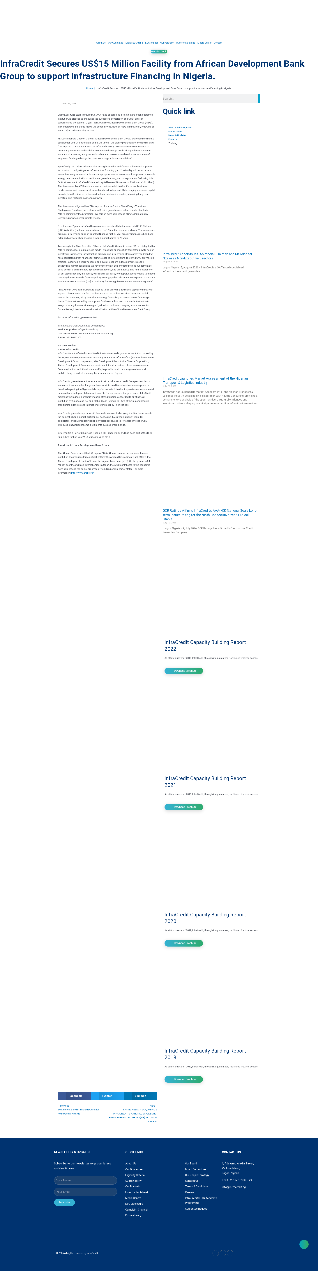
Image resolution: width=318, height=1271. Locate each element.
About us (101, 42)
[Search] (259, 98)
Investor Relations (185, 42)
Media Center (204, 42)
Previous (64, 1105)
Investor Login (159, 51)
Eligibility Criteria (134, 42)
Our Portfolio (167, 42)
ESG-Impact (151, 42)
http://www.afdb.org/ (82, 472)
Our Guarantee (115, 42)
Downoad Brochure (185, 670)
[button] (74, 1096)
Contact (218, 42)
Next (152, 1105)
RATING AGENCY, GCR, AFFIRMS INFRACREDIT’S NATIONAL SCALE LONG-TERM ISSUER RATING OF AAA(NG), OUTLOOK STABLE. (132, 1115)
